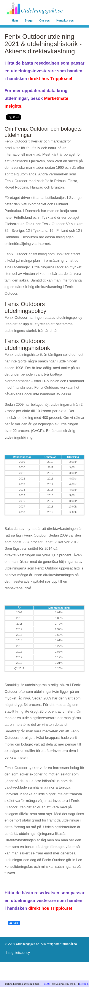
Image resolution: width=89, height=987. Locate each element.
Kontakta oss (65, 20)
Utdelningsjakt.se (42, 10)
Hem (15, 20)
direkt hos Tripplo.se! (50, 78)
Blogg (29, 20)
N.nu (47, 983)
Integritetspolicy (18, 953)
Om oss (44, 20)
